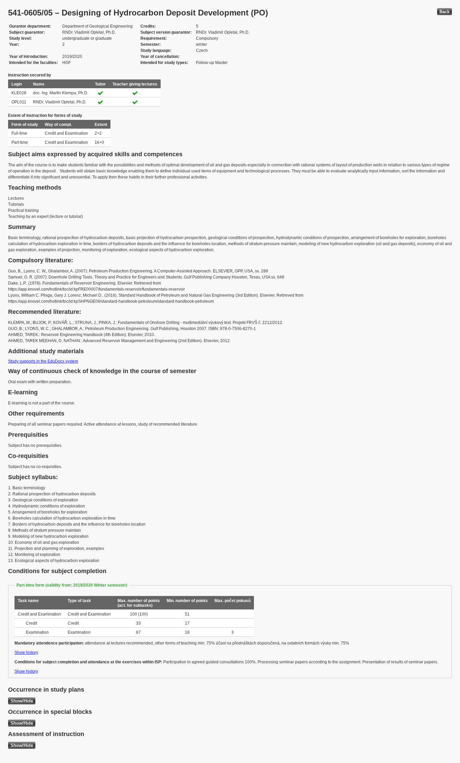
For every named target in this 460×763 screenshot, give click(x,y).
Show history (26, 652)
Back (444, 11)
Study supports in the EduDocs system (43, 361)
